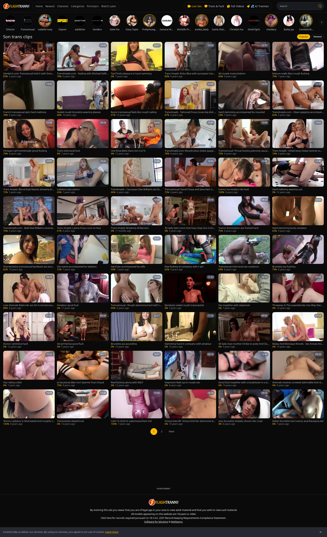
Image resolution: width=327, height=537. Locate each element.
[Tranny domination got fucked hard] (244, 214)
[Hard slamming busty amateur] (298, 214)
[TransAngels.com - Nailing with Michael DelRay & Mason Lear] (82, 60)
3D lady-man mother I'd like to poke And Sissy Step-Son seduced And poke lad (244, 344)
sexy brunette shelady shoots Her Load (240, 421)
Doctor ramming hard (15, 344)
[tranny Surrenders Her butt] (244, 176)
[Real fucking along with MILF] (136, 369)
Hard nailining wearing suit (287, 189)
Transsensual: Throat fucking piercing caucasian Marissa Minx (243, 151)
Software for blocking (156, 521)
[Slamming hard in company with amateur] (190, 330)
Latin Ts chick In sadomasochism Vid (131, 421)
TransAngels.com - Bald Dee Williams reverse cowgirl (28, 228)
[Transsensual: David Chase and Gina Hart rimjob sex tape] (190, 176)
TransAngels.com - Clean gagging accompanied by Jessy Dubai (298, 112)
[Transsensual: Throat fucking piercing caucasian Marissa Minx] (244, 137)
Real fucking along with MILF (127, 382)
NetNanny (177, 521)
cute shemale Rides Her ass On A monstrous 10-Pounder (28, 305)
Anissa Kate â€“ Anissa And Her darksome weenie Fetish (190, 421)
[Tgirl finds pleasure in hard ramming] (136, 60)
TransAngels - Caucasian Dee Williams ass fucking (136, 189)
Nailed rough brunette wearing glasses (79, 112)
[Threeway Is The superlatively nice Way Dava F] (298, 292)
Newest (317, 36)
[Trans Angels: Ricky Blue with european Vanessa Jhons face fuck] (190, 60)
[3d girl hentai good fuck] (82, 330)
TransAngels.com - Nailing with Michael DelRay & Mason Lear (82, 73)
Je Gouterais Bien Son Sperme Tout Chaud (80, 382)
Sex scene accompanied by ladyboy (77, 266)
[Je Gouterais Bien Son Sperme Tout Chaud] (82, 369)
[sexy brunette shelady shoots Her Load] (244, 407)
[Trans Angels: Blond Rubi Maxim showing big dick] (29, 176)
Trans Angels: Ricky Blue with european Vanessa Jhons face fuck (190, 73)
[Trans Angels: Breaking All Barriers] (136, 214)
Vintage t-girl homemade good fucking (25, 151)
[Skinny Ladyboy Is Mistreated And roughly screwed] (29, 407)
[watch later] (7, 46)
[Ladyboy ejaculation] (82, 176)
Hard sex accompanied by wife (128, 266)
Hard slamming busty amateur (289, 228)
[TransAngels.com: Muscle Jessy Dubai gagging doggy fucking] (190, 137)
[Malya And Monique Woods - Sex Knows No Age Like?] (298, 330)
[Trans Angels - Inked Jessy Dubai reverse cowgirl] (298, 137)
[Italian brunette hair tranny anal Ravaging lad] (298, 407)
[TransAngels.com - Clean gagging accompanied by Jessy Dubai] (298, 98)
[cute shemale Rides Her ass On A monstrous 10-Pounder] (29, 292)
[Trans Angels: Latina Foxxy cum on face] (82, 214)
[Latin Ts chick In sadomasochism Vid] (136, 407)
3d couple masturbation (231, 73)
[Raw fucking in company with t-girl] (190, 253)
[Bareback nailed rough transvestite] (190, 292)
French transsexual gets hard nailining (24, 112)
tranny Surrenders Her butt (233, 189)
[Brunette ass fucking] (298, 253)
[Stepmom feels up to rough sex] (190, 369)
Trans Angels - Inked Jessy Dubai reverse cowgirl (298, 151)
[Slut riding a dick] (29, 369)
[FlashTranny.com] (16, 6)
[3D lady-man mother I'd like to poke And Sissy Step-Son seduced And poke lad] (244, 330)
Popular (303, 36)
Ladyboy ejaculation (68, 189)
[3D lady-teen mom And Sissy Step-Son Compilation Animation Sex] (190, 214)
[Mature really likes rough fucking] (298, 60)
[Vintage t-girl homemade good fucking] (29, 137)
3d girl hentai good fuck (70, 344)
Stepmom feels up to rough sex (182, 382)
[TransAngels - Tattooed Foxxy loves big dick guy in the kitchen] (190, 98)
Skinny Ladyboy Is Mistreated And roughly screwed (28, 421)
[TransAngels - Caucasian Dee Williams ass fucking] (136, 176)
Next (171, 431)
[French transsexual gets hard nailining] (29, 98)
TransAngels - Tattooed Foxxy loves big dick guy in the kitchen (190, 112)
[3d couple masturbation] (244, 60)
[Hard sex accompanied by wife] (136, 253)
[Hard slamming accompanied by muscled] (244, 98)
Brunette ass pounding (124, 344)
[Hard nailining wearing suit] (298, 176)
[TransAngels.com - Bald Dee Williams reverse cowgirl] (29, 214)
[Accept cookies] (320, 532)
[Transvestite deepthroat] (82, 407)
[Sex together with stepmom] (244, 292)
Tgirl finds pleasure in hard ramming (131, 73)
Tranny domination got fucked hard (238, 228)
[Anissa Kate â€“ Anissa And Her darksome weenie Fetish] (190, 407)
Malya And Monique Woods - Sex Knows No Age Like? (298, 344)
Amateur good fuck (68, 305)
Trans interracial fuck (68, 151)
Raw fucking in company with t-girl (184, 266)
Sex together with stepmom (234, 305)
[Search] (320, 6)
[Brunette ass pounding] (136, 330)
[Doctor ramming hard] (29, 330)
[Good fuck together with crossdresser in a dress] (244, 369)
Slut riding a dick (12, 382)
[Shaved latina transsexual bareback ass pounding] (29, 253)
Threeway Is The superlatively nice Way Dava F (297, 305)
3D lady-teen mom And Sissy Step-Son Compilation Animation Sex (190, 228)
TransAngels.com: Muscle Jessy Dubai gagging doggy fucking (190, 151)
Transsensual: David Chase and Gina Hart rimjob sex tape (190, 189)
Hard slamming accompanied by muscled (241, 112)
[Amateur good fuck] (82, 292)
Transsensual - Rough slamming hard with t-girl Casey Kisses (136, 305)
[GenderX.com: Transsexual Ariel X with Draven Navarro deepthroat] (29, 60)
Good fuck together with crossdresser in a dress (244, 382)
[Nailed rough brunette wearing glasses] (82, 98)
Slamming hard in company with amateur (188, 344)
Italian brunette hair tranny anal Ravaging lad (297, 421)
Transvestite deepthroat (70, 421)
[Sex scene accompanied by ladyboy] (82, 253)
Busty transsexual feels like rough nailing (134, 112)
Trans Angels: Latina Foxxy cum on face (79, 228)
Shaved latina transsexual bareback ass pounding (28, 266)
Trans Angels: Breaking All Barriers (130, 228)
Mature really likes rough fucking (290, 73)
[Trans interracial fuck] (82, 137)
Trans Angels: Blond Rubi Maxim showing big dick (28, 189)
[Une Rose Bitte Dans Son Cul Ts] (136, 137)
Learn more (111, 532)
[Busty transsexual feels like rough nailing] (136, 98)
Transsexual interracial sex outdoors (238, 266)
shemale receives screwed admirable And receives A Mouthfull (298, 382)
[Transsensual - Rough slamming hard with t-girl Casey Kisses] (136, 292)
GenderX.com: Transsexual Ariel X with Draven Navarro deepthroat (29, 73)
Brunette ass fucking (283, 266)
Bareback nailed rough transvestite (184, 305)
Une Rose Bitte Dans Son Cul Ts (128, 151)
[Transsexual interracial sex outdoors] (244, 253)
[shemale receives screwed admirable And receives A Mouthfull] (298, 369)
